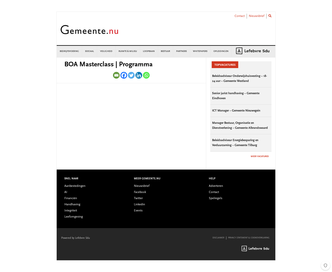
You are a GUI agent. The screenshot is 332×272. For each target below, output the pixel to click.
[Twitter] (131, 75)
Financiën (70, 198)
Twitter (138, 198)
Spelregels (215, 198)
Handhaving (72, 204)
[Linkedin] (138, 75)
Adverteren (216, 186)
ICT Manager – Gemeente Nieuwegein (236, 110)
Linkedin (139, 204)
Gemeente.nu (89, 32)
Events (138, 210)
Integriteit (70, 210)
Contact (240, 16)
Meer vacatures (260, 156)
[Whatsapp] (146, 75)
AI (65, 192)
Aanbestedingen (74, 186)
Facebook (140, 192)
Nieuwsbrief (256, 16)
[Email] (116, 75)
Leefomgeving (73, 216)
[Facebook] (123, 75)
